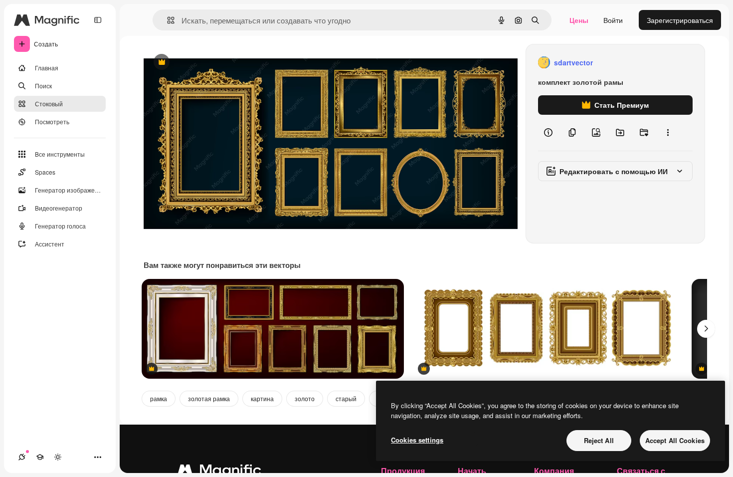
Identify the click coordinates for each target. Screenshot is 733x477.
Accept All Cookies (675, 440)
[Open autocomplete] (167, 20)
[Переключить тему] (58, 457)
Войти (613, 20)
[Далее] (706, 329)
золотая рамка (209, 398)
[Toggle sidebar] (98, 20)
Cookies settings (417, 440)
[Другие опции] (668, 133)
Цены (578, 20)
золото (305, 398)
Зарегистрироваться (680, 20)
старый (346, 398)
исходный (210, 62)
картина (262, 398)
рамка (158, 398)
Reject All (599, 440)
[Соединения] (22, 457)
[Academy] (40, 457)
